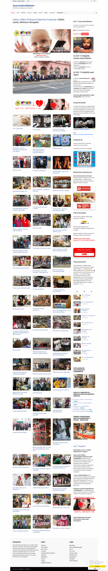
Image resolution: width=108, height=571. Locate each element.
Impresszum (15, 569)
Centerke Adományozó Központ (48, 553)
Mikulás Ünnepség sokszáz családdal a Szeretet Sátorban (40, 352)
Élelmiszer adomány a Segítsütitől (61, 507)
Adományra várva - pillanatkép (86, 337)
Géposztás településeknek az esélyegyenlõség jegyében (20, 373)
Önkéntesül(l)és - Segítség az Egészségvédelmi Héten (60, 209)
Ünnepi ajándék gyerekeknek (20, 411)
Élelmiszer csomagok (86, 343)
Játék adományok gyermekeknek (41, 487)
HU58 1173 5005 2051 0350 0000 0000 (83, 134)
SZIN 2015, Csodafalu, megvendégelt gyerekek (58, 270)
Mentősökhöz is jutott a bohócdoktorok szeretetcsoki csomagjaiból (20, 149)
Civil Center (43, 551)
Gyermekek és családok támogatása (62, 528)
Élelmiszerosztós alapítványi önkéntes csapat (60, 230)
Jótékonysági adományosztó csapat (42, 248)
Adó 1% (13, 12)
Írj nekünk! (81, 284)
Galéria (16, 19)
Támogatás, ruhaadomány (39, 170)
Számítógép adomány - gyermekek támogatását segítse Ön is (61, 467)
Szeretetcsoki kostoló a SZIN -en (61, 390)
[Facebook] (91, 1)
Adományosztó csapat (18, 309)
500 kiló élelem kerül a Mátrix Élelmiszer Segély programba (60, 249)
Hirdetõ (40, 12)
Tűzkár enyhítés (37, 129)
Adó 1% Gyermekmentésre (87, 302)
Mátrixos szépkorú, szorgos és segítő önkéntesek (20, 229)
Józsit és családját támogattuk (20, 531)
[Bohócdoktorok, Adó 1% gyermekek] (77, 329)
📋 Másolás (85, 34)
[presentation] (77, 291)
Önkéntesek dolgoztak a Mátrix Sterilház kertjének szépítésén (20, 251)
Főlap (18, 12)
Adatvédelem (21, 569)
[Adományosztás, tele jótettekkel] (77, 350)
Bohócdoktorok (72, 557)
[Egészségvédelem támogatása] (77, 309)
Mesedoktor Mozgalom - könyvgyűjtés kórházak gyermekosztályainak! (39, 151)
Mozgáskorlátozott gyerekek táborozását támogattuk (60, 489)
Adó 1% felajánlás (79, 446)
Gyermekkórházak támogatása (40, 330)
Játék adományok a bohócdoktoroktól (57, 411)
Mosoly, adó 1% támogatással (88, 315)
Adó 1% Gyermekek (86, 295)
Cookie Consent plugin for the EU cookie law (97, 568)
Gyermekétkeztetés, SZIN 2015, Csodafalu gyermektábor (20, 209)
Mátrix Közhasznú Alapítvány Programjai (38, 19)
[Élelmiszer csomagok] (77, 343)
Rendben (97, 566)
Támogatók (52, 12)
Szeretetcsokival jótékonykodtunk (41, 506)
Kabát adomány (17, 350)
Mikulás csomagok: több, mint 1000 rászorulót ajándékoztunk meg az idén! (42, 449)
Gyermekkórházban (37, 393)
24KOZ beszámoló (73, 560)
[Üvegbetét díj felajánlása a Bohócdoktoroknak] (84, 159)
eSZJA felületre (82, 63)
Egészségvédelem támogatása (86, 309)
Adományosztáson (37, 228)
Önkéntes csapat (17, 170)
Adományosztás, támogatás (20, 432)
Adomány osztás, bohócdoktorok (21, 467)
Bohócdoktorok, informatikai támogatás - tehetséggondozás (40, 271)
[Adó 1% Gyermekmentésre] (77, 302)
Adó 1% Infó (72, 551)
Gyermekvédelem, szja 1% (87, 322)
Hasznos (29, 12)
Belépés (28, 1)
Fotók (34, 12)
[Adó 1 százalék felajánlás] (77, 357)
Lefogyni (43, 560)
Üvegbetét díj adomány (46, 562)
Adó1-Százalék (44, 547)
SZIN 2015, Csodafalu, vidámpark (61, 190)
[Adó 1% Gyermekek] (77, 295)
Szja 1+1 (71, 549)
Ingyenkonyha (44, 557)
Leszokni (43, 558)
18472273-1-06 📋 (41, 55)
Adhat (45, 12)
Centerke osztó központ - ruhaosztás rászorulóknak (59, 130)
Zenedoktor (43, 555)
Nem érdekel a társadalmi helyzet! (81, 411)
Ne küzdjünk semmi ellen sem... (81, 409)
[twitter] (93, 1)
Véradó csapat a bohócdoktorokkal (21, 288)
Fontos (23, 12)
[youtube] (94, 1)
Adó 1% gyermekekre (18, 128)
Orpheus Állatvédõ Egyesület (75, 547)
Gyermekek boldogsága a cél (20, 191)
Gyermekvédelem (23, 5)
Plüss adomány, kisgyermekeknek (21, 268)
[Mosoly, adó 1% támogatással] (77, 316)
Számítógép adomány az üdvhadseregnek (59, 290)
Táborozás (43, 545)
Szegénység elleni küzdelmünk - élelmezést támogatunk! (60, 354)
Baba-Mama (72, 545)
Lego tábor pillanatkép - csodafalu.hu (39, 309)
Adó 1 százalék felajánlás (87, 357)
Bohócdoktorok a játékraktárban (61, 330)
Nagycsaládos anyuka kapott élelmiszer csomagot (20, 393)
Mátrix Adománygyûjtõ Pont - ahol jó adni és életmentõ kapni (62, 311)
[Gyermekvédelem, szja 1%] (77, 323)
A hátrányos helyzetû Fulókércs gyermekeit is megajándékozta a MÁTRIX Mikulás (21, 332)
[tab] (77, 291)
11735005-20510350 (84, 129)
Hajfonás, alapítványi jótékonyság (61, 372)
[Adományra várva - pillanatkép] (77, 336)
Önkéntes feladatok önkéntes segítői (42, 374)
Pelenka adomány (57, 148)
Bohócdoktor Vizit (73, 555)
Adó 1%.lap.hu (44, 549)
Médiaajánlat (27, 569)
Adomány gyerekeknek (38, 289)
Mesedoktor (60, 12)
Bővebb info (97, 564)
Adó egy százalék (73, 553)
